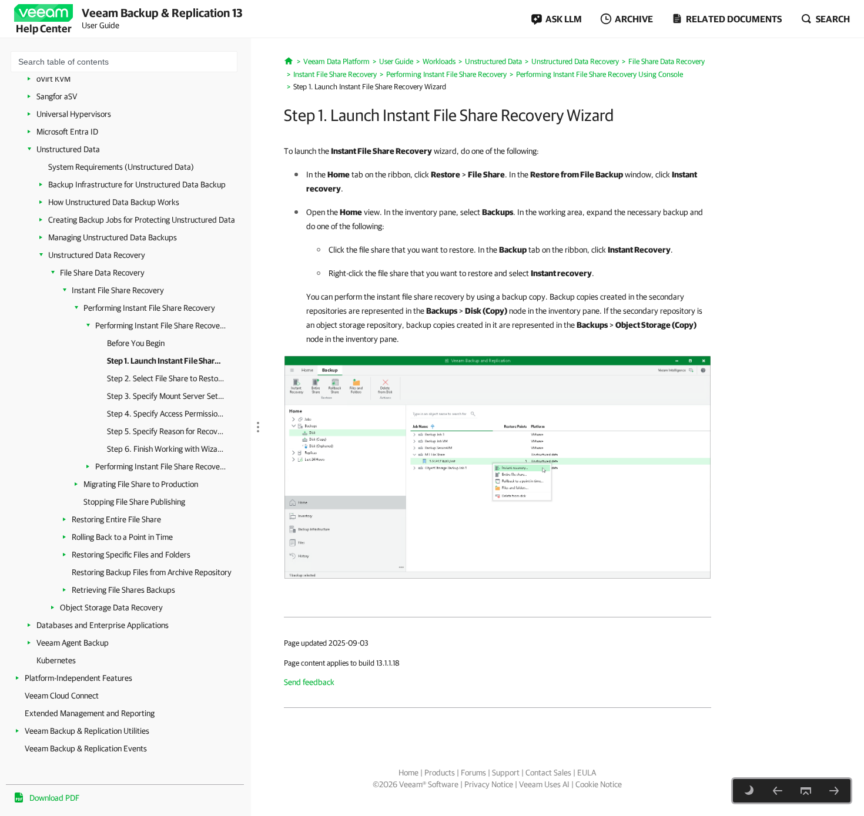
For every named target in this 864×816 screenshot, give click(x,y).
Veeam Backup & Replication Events (86, 748)
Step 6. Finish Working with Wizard (166, 449)
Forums (473, 772)
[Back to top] (806, 791)
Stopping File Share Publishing (134, 501)
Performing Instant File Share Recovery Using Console (161, 325)
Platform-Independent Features (78, 678)
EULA (586, 772)
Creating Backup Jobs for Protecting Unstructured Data (141, 219)
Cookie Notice (598, 784)
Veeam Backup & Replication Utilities (87, 731)
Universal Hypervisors (73, 114)
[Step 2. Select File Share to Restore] (834, 791)
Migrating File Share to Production (140, 484)
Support (506, 772)
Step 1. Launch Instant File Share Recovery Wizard (166, 360)
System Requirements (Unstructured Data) (121, 167)
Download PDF (54, 797)
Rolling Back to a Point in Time (122, 537)
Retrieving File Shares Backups (123, 590)
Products (439, 772)
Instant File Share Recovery (118, 290)
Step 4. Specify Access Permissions (166, 413)
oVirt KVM (53, 78)
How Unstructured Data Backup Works (113, 202)
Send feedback (309, 682)
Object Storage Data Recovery (111, 607)
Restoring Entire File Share (116, 519)
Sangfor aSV (56, 96)
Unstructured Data (68, 149)
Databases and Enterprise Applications (102, 625)
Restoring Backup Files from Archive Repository (152, 572)
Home (408, 772)
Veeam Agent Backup (72, 642)
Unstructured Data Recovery (96, 255)
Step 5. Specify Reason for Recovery (166, 431)
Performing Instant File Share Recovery (149, 308)
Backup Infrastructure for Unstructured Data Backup (137, 184)
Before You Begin (136, 343)
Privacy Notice (488, 784)
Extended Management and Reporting (90, 713)
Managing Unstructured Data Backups (112, 237)
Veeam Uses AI (544, 784)
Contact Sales (548, 772)
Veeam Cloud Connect (62, 695)
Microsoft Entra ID (67, 131)
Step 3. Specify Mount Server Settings (166, 396)
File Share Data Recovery (102, 272)
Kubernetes (56, 660)
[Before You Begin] (778, 791)
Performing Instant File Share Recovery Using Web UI (161, 466)
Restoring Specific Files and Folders (131, 554)
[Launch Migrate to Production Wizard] (497, 466)
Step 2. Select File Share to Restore (166, 378)
